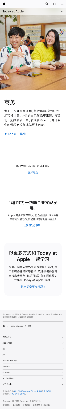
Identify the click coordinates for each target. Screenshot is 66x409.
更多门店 (47, 391)
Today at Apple (13, 11)
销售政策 (26, 405)
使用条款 (16, 405)
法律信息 (36, 405)
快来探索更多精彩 (32, 286)
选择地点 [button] (33, 172)
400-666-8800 (17, 394)
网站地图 (46, 405)
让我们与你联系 (32, 225)
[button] (47, 4)
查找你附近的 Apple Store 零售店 (28, 391)
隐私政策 (6, 405)
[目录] (62, 4)
